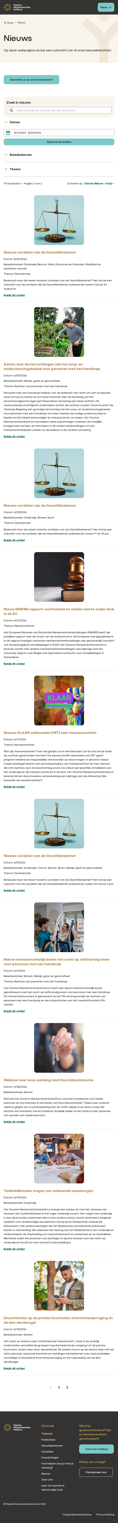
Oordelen (47, 1451)
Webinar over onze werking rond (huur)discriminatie (48, 1080)
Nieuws (22, 22)
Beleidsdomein (21, 154)
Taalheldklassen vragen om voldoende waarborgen (48, 1190)
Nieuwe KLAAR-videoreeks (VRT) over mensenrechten (50, 732)
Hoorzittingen (50, 1457)
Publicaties (48, 1439)
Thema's (47, 1433)
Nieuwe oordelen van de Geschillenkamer (40, 252)
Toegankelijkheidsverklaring (76, 1514)
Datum (15, 122)
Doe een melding (96, 1449)
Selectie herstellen (59, 141)
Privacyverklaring (105, 1514)
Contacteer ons (96, 1472)
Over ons (47, 1479)
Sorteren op (75, 183)
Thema (15, 169)
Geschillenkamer (52, 1445)
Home (10, 22)
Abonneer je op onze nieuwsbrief (31, 79)
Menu (104, 7)
